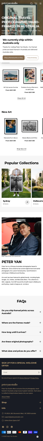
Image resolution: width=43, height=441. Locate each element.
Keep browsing (32, 57)
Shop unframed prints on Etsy (13, 57)
